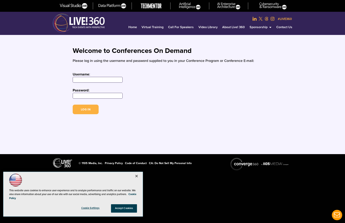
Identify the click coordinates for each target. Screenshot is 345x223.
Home (132, 27)
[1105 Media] (275, 164)
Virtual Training (153, 27)
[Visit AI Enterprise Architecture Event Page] (228, 5)
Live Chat (337, 215)
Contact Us (284, 27)
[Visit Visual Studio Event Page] (73, 5)
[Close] (136, 176)
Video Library (208, 27)
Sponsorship (259, 27)
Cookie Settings (90, 208)
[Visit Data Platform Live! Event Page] (112, 5)
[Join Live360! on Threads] (267, 19)
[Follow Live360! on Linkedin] (255, 19)
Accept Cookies (124, 208)
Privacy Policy (114, 163)
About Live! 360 (233, 27)
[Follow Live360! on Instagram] (273, 19)
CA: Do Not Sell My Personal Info (170, 163)
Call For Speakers (181, 27)
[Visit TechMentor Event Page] (151, 5)
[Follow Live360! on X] (261, 19)
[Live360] (79, 23)
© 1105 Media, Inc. (91, 163)
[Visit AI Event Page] (189, 5)
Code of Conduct (136, 163)
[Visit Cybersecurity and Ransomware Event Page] (273, 5)
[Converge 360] (244, 164)
